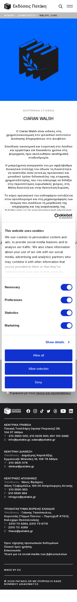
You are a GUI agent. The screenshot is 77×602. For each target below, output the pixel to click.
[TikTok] (42, 411)
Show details (55, 342)
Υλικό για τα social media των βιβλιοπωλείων (35, 554)
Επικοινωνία (12, 550)
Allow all (38, 355)
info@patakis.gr (19, 439)
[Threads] (55, 411)
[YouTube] (63, 411)
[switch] (66, 300)
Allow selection (38, 368)
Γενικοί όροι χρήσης (18, 546)
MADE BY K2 (12, 569)
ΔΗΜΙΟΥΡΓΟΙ (27, 15)
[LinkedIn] (71, 411)
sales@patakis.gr (43, 439)
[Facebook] (28, 411)
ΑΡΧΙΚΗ (9, 15)
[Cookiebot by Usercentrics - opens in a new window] (54, 216)
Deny (38, 382)
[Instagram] (35, 411)
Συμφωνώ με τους (40, 393)
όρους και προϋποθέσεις (53, 393)
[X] (48, 411)
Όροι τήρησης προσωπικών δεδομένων (31, 543)
